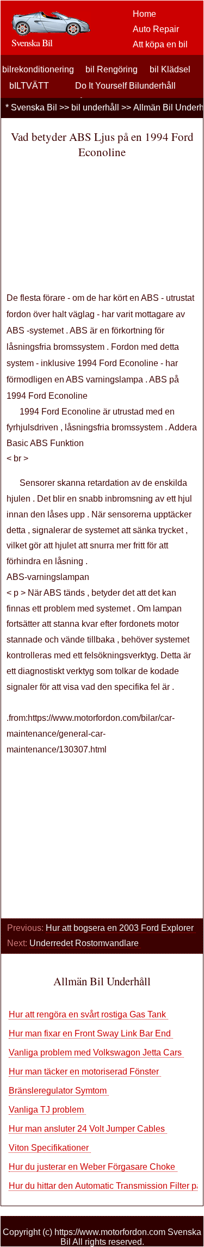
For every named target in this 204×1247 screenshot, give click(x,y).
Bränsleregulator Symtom (59, 1090)
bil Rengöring (111, 69)
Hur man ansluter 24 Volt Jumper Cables (88, 1128)
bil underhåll (95, 107)
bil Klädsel (170, 69)
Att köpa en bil (160, 44)
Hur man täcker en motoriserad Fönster (85, 1071)
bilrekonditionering (38, 69)
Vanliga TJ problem (47, 1109)
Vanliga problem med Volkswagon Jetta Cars (96, 1052)
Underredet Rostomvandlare (85, 943)
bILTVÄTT (29, 85)
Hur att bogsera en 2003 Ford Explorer (121, 928)
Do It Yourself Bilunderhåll (125, 85)
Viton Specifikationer (50, 1147)
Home (144, 13)
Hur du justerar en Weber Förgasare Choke (93, 1166)
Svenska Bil (34, 107)
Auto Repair (156, 29)
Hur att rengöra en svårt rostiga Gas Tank (88, 1014)
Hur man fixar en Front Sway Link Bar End (91, 1033)
